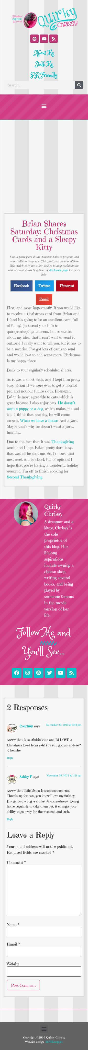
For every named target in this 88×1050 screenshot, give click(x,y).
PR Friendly (44, 75)
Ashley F (26, 776)
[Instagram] (28, 673)
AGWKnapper (53, 1042)
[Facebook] (17, 673)
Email (13, 944)
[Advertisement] (44, 166)
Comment (16, 862)
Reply (10, 758)
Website (13, 964)
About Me (44, 53)
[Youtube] (44, 39)
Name (13, 924)
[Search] (79, 85)
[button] (44, 106)
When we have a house (39, 420)
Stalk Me (44, 64)
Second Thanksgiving (24, 476)
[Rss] (53, 39)
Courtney (26, 726)
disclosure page (58, 270)
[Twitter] (50, 673)
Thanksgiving (63, 441)
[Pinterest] (34, 39)
